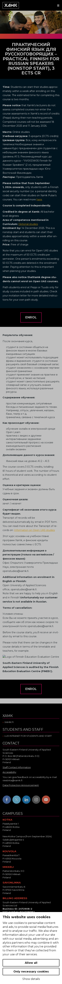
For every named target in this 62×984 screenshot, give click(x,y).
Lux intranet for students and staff (28, 735)
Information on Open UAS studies (34, 530)
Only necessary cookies (31, 971)
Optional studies (28, 224)
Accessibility (9, 772)
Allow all (31, 962)
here (39, 199)
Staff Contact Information (17, 767)
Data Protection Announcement (21, 785)
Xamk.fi (9, 722)
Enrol (31, 317)
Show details (31, 979)
